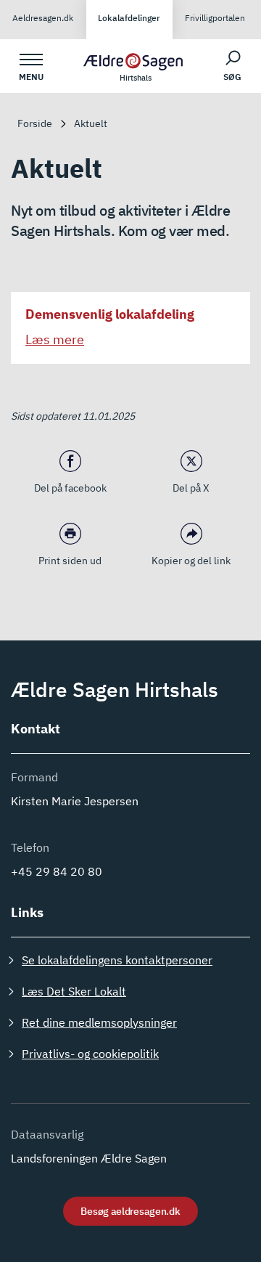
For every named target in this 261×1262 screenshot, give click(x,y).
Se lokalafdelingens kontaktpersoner (117, 960)
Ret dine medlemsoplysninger (99, 1022)
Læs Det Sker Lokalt (74, 991)
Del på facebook (70, 487)
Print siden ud (70, 560)
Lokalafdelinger (129, 17)
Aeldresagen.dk (42, 17)
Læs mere (54, 339)
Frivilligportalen (215, 17)
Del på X (191, 487)
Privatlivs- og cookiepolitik (90, 1053)
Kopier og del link (191, 560)
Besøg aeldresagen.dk (130, 1211)
